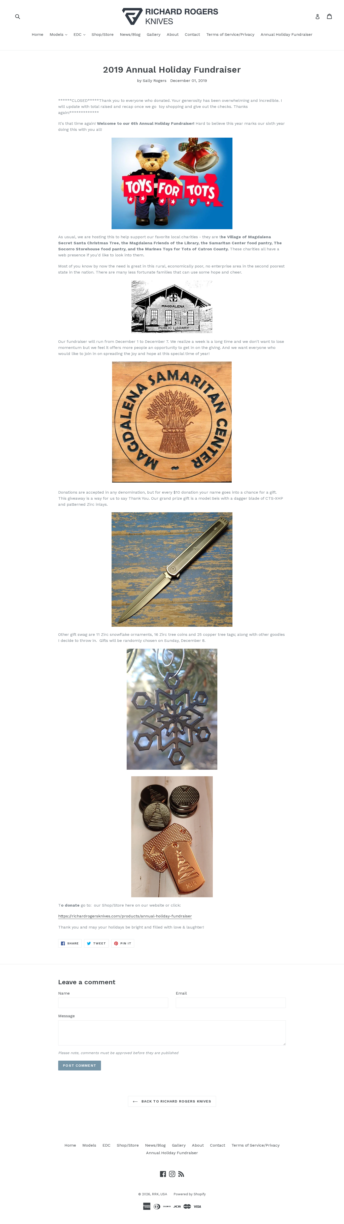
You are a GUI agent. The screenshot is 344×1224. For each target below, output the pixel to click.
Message (66, 1015)
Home (37, 34)
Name (64, 993)
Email (181, 993)
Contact (192, 34)
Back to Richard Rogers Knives (176, 1101)
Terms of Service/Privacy (230, 34)
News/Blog (130, 34)
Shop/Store (103, 34)
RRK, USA (159, 1194)
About (173, 34)
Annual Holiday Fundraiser (287, 34)
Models (60, 34)
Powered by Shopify (190, 1194)
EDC (81, 34)
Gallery (153, 34)
